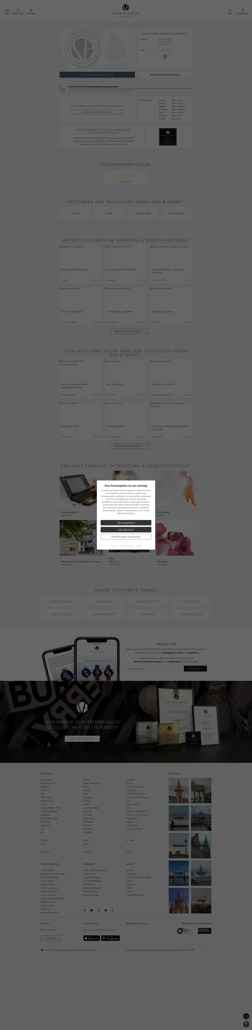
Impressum (114, 546)
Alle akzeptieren (126, 522)
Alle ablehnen (126, 529)
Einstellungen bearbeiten (126, 536)
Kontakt (139, 546)
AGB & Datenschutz (127, 546)
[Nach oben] (246, 1024)
